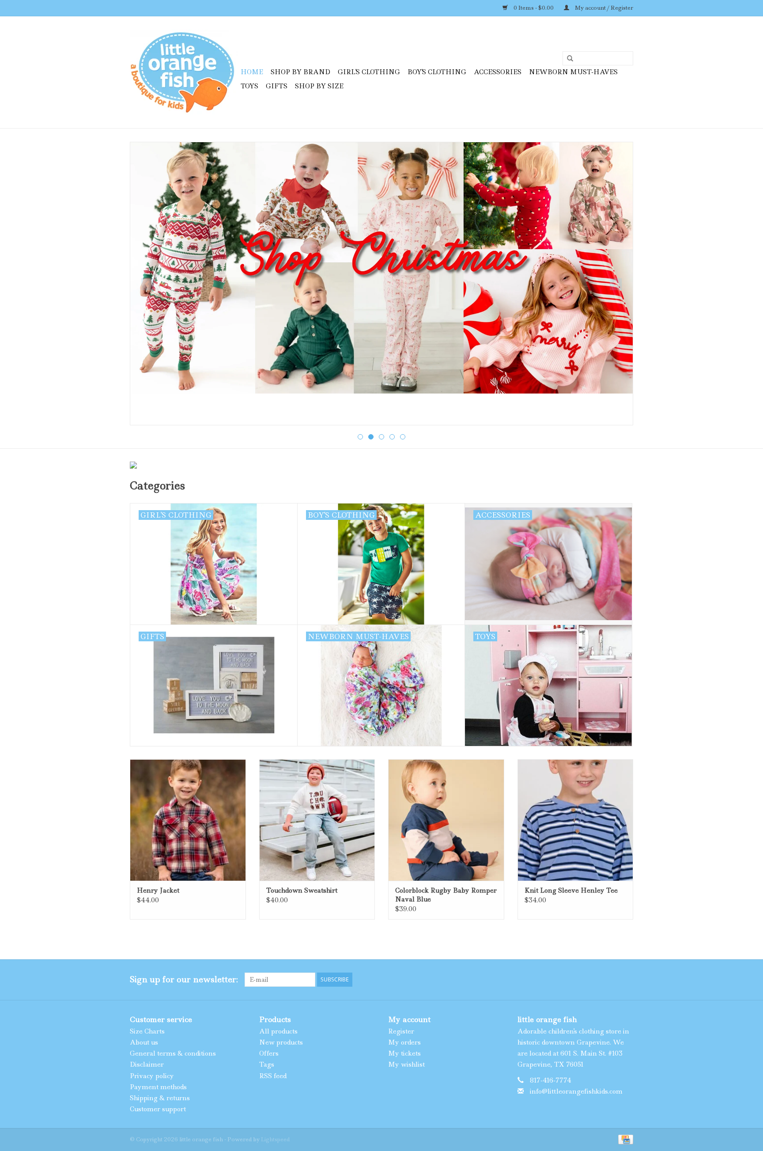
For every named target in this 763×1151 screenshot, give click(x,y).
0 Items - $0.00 (533, 7)
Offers (269, 1053)
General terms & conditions (173, 1053)
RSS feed (273, 1075)
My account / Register (603, 7)
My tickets (404, 1053)
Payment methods (158, 1087)
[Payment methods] (624, 1139)
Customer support (158, 1109)
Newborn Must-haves (573, 72)
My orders (404, 1042)
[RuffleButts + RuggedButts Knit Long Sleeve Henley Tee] (575, 820)
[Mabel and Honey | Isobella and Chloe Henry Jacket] (188, 820)
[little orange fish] (184, 72)
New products (281, 1042)
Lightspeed (275, 1139)
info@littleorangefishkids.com (576, 1091)
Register (401, 1031)
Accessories (497, 72)
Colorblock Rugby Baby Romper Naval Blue (446, 895)
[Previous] (147, 284)
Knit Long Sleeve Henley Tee (571, 890)
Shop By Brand (300, 72)
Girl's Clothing (369, 72)
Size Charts (147, 1031)
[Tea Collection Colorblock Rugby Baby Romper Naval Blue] (446, 820)
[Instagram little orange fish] (626, 980)
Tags (266, 1064)
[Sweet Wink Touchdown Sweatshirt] (317, 820)
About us (144, 1042)
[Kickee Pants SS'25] (381, 283)
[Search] (567, 58)
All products (278, 1031)
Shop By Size (319, 86)
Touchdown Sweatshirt (301, 890)
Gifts (276, 86)
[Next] (616, 284)
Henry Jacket (158, 890)
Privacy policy (152, 1075)
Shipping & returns (160, 1098)
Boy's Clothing (437, 72)
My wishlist (406, 1064)
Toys (249, 86)
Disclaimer (147, 1064)
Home (252, 72)
